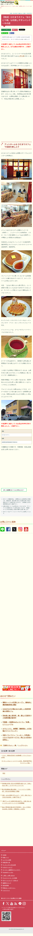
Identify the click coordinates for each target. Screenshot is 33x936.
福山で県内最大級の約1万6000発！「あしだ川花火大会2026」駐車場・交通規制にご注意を (16, 808)
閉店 (4, 773)
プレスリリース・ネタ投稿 (10, 878)
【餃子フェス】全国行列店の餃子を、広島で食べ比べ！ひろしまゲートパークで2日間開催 (16, 802)
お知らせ (15, 880)
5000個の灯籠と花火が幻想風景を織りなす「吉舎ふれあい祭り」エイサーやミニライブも (16, 784)
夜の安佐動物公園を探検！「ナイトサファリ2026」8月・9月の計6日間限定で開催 (16, 790)
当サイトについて (7, 880)
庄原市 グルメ (15, 29)
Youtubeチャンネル (8, 872)
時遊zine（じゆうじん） (9, 888)
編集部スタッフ (7, 883)
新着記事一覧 (6, 862)
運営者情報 (6, 885)
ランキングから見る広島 (9, 865)
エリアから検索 (7, 860)
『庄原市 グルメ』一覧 (9, 745)
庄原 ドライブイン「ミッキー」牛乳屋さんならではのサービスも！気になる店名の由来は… (17, 737)
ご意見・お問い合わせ (9, 875)
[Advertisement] (16, 119)
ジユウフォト (6, 890)
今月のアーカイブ (7, 867)
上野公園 (21, 56)
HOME (4, 855)
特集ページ (6, 857)
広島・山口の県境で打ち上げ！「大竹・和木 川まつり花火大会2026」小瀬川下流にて (17, 796)
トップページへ (23, 745)
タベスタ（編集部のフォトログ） (12, 870)
